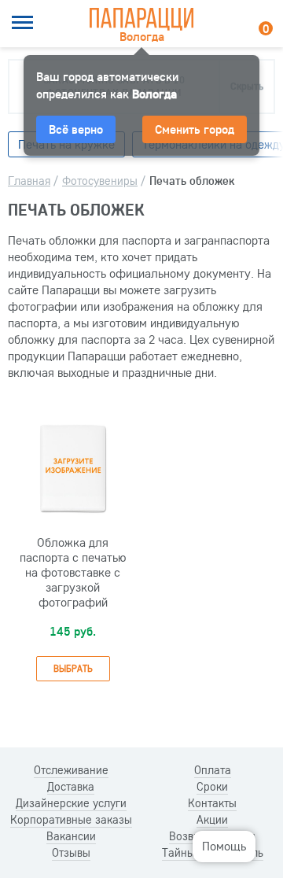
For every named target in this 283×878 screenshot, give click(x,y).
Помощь (224, 846)
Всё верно (76, 129)
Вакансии (71, 836)
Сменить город (194, 129)
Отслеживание (71, 770)
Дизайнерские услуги (71, 803)
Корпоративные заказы (71, 820)
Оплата (212, 770)
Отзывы (71, 853)
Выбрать (73, 668)
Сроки (212, 787)
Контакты (212, 803)
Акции (212, 820)
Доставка (70, 787)
